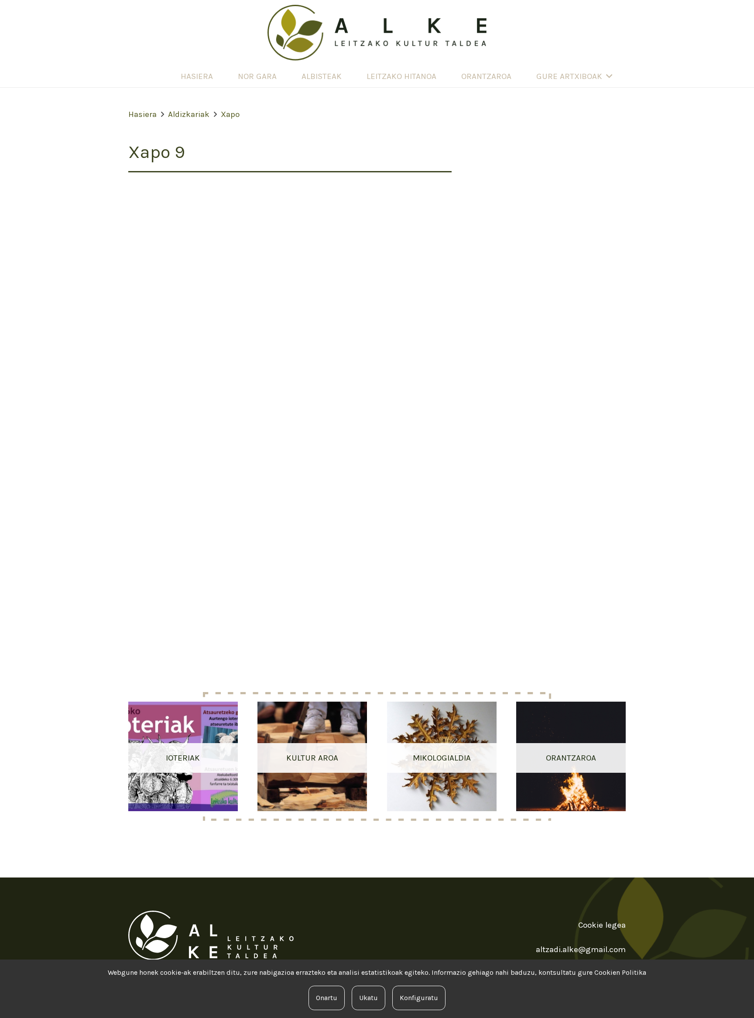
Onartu (326, 998)
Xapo (230, 114)
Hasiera (142, 114)
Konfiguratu (419, 998)
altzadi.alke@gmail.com (581, 949)
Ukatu (368, 998)
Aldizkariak (188, 114)
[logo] (376, 33)
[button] (609, 77)
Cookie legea (602, 925)
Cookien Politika (620, 972)
